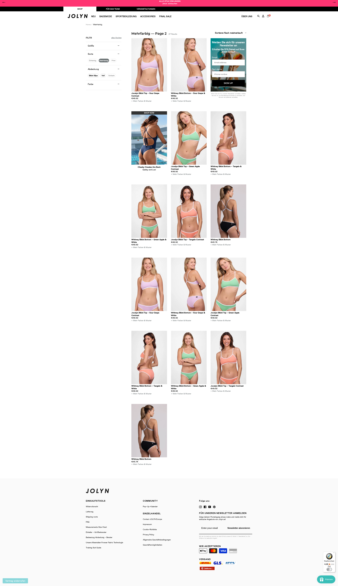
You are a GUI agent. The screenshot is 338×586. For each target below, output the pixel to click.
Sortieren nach (222, 33)
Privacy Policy (148, 535)
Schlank (111, 75)
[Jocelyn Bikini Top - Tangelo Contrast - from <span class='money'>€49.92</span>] (189, 211)
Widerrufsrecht (92, 506)
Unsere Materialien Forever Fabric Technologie (104, 542)
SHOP (80, 9)
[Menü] (333, 553)
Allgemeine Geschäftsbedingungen (157, 540)
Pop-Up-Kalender (150, 506)
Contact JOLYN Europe (152, 519)
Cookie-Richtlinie (150, 529)
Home (88, 24)
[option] (169, 2)
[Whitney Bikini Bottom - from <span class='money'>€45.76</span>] (228, 211)
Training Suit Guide (93, 548)
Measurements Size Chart (96, 527)
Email (214, 57)
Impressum (147, 524)
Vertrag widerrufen (15, 581)
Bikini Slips (93, 75)
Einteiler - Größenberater (96, 532)
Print (113, 60)
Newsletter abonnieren (238, 528)
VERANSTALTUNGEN (146, 9)
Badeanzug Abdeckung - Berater (99, 537)
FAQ (87, 522)
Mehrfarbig (103, 60)
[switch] (329, 569)
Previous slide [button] (4, 2)
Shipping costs (92, 517)
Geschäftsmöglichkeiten (152, 545)
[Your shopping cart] (268, 19)
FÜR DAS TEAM (113, 9)
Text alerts (217, 69)
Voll (103, 75)
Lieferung (89, 512)
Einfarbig (92, 60)
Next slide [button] (334, 2)
